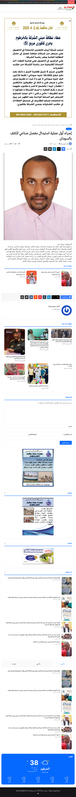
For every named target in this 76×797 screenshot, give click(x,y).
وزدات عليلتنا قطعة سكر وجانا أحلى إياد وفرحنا (62, 365)
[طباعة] (45, 149)
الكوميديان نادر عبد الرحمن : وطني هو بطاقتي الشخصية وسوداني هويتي (16, 378)
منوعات (63, 125)
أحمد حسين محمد (64, 144)
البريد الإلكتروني (67, 434)
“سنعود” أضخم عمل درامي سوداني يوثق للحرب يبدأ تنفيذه (46, 642)
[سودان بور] (66, 8)
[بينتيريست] (40, 297)
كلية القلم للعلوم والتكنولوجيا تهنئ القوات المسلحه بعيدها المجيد (15, 358)
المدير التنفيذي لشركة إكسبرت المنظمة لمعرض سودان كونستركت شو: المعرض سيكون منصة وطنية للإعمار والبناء (34, 597)
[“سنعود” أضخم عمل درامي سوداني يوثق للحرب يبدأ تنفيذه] (66, 278)
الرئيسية (68, 125)
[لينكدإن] (54, 149)
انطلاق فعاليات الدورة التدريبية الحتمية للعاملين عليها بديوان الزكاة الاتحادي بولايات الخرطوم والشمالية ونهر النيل (34, 578)
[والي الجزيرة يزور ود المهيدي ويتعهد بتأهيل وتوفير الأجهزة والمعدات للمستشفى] (61, 333)
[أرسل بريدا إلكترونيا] (59, 144)
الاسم (70, 426)
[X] (59, 149)
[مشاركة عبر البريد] (50, 149)
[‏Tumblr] (44, 297)
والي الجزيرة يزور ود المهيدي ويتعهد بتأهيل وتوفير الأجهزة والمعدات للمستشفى (62, 341)
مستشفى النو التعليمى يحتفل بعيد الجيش (38, 386)
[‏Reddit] (35, 297)
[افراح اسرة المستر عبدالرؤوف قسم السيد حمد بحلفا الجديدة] (31, 277)
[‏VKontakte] (31, 297)
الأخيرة (62, 664)
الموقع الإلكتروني (32, 434)
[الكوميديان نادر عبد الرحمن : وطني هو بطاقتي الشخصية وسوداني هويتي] (14, 369)
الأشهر (38, 664)
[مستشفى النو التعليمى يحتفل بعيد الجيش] (38, 374)
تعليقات (14, 664)
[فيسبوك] (63, 149)
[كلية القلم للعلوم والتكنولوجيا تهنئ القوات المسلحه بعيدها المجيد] (14, 342)
